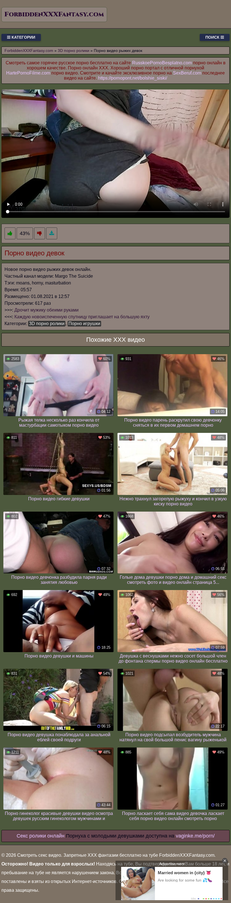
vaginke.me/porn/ (195, 836)
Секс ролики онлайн (41, 836)
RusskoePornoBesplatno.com (162, 62)
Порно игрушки (84, 323)
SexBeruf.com (187, 73)
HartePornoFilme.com (28, 73)
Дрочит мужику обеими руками (46, 310)
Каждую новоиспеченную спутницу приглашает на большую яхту (82, 316)
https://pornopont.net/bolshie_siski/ (132, 78)
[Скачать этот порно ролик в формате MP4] (51, 233)
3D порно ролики (47, 323)
